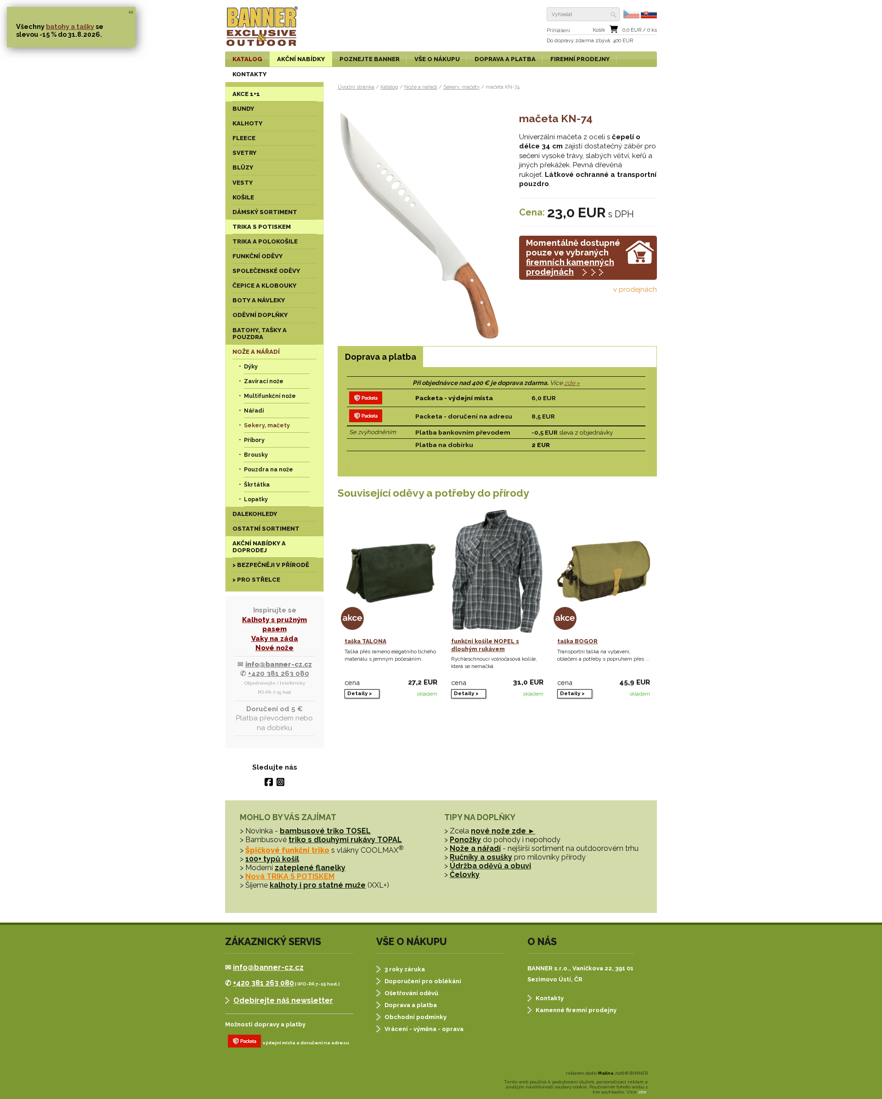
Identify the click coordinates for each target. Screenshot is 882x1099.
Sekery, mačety (461, 87)
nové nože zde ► (503, 831)
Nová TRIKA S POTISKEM (289, 876)
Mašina (605, 1073)
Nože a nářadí (420, 87)
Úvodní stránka (356, 87)
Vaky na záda (274, 638)
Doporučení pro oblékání (422, 981)
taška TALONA (365, 641)
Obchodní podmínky (415, 1017)
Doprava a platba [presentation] (380, 357)
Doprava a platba (410, 1005)
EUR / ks (639, 30)
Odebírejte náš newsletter (283, 1000)
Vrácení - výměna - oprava (424, 1028)
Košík (599, 30)
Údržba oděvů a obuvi (490, 865)
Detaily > (359, 693)
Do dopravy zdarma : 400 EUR (590, 41)
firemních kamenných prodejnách (570, 267)
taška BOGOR (577, 641)
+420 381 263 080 (278, 673)
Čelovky (465, 874)
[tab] (380, 356)
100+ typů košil (272, 859)
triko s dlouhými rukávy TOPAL (345, 839)
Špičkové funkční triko (287, 850)
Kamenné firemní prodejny (576, 1010)
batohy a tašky (70, 26)
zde (570, 382)
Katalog (389, 87)
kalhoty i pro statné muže (318, 885)
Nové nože (274, 648)
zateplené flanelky (310, 867)
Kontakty (550, 998)
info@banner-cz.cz (278, 664)
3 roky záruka (404, 969)
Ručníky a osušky (481, 857)
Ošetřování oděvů (411, 993)
